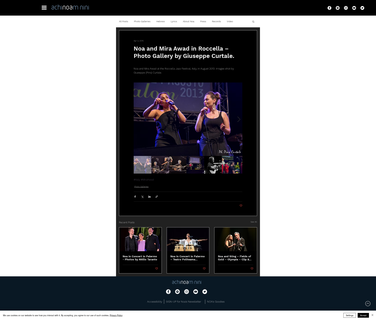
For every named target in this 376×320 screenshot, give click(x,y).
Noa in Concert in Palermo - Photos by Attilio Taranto (140, 258)
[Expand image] (188, 119)
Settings (349, 315)
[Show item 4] (195, 165)
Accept (363, 315)
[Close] (372, 315)
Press (203, 21)
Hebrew (160, 21)
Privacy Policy (116, 315)
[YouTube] (354, 8)
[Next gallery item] (239, 119)
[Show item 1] (142, 165)
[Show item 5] (213, 165)
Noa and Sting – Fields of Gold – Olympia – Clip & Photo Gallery (234, 258)
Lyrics (174, 21)
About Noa (188, 21)
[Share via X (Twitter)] (142, 196)
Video (230, 21)
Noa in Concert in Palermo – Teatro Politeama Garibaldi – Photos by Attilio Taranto (187, 258)
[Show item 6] (230, 165)
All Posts (123, 21)
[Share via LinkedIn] (149, 196)
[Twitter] (362, 8)
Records (216, 21)
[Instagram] (346, 8)
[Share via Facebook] (135, 196)
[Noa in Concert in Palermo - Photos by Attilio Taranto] (140, 239)
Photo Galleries (142, 21)
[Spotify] (338, 8)
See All (254, 222)
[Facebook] (329, 8)
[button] (44, 8)
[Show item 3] (178, 165)
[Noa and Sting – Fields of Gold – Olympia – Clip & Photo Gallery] (235, 239)
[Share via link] (156, 196)
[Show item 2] (160, 165)
